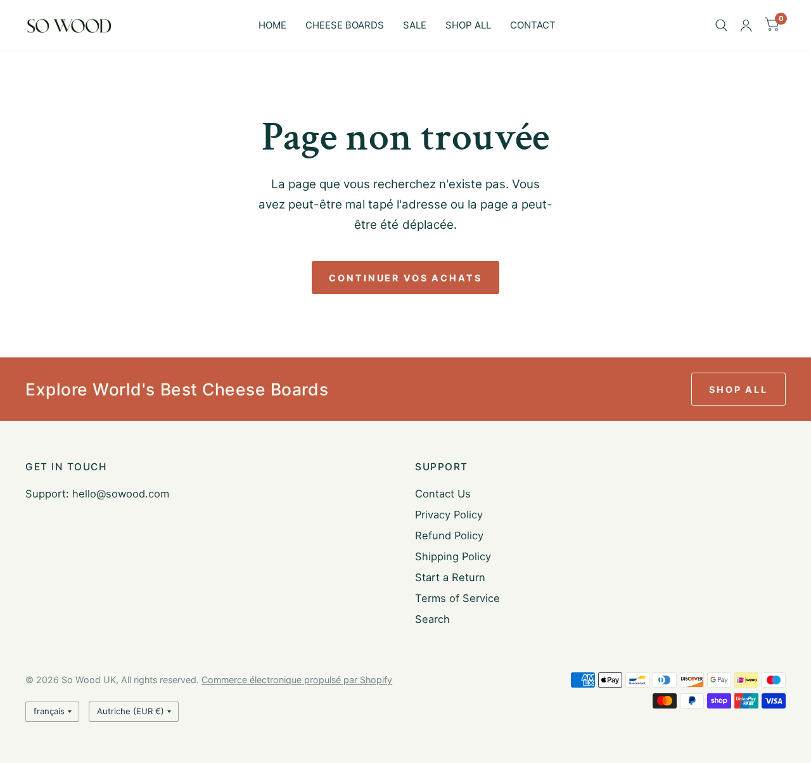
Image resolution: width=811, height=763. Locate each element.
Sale (414, 25)
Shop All (468, 25)
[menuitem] (272, 25)
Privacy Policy (449, 514)
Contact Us (443, 493)
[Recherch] (721, 25)
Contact (533, 25)
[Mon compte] (746, 25)
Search (432, 619)
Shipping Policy (453, 556)
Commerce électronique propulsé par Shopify (296, 679)
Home (272, 25)
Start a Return (450, 577)
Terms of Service (457, 598)
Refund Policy (449, 535)
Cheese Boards (344, 25)
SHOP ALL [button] (738, 389)
